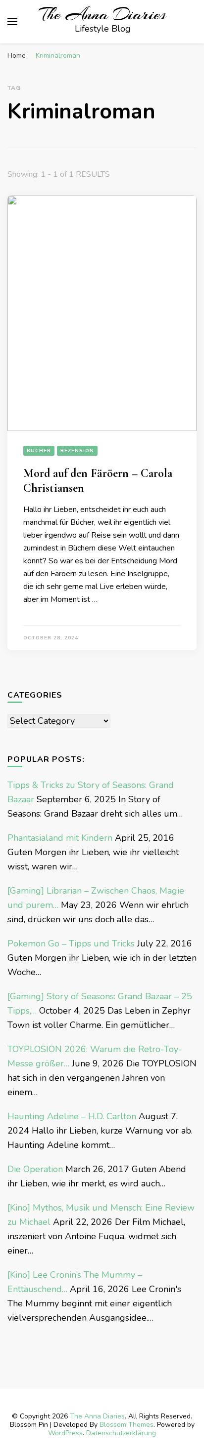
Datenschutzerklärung (121, 1433)
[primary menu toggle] (12, 21)
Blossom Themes (126, 1424)
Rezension (77, 450)
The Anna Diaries (102, 14)
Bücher (39, 450)
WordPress (65, 1433)
